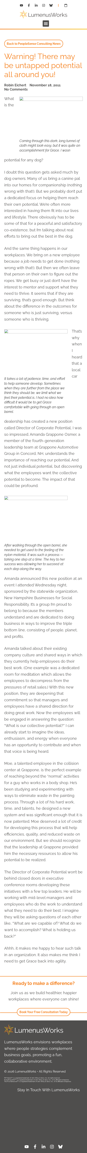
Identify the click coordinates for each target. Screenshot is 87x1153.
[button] (46, 23)
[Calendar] (66, 5)
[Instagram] (43, 5)
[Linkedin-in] (36, 5)
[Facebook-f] (29, 5)
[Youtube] (21, 5)
